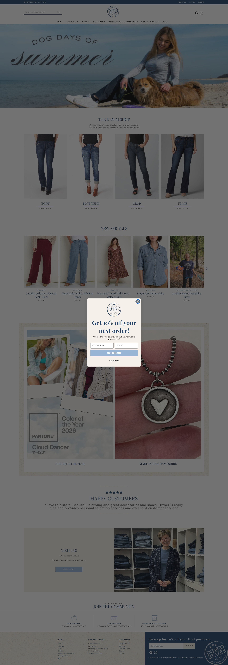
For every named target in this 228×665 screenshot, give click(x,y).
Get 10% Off (114, 353)
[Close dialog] (138, 301)
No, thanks (114, 360)
